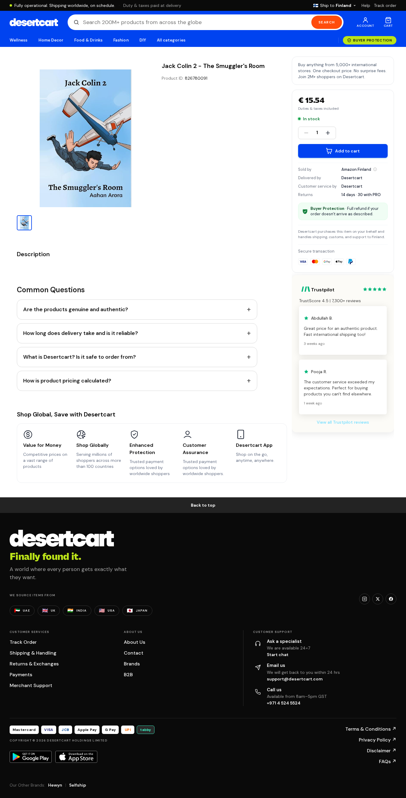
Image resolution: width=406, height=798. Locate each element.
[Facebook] (391, 599)
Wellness (19, 40)
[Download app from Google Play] (31, 757)
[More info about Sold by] (375, 169)
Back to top (203, 505)
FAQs (387, 761)
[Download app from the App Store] (76, 757)
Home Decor (51, 40)
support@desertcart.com (295, 679)
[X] (377, 599)
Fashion (120, 40)
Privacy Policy (377, 740)
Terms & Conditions (370, 729)
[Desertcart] (34, 22)
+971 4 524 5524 (284, 703)
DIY (142, 40)
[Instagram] (364, 599)
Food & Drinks (88, 40)
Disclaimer (381, 750)
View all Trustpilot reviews (343, 422)
